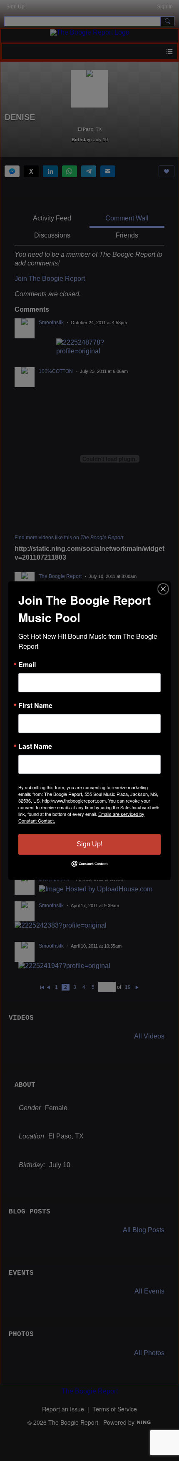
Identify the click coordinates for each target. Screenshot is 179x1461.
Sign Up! (89, 844)
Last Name (35, 746)
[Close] (163, 589)
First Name (35, 705)
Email (27, 664)
